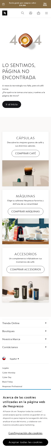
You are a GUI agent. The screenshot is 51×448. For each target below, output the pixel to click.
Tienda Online (10, 323)
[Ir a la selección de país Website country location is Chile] (4, 359)
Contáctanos (10, 347)
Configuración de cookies (25, 433)
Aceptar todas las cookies (25, 442)
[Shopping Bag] (38, 13)
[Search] (22, 13)
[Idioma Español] (14, 359)
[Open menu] (46, 13)
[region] (25, 419)
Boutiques (8, 331)
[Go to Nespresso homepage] (4, 13)
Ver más (45, 4)
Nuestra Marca (11, 339)
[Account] (30, 13)
